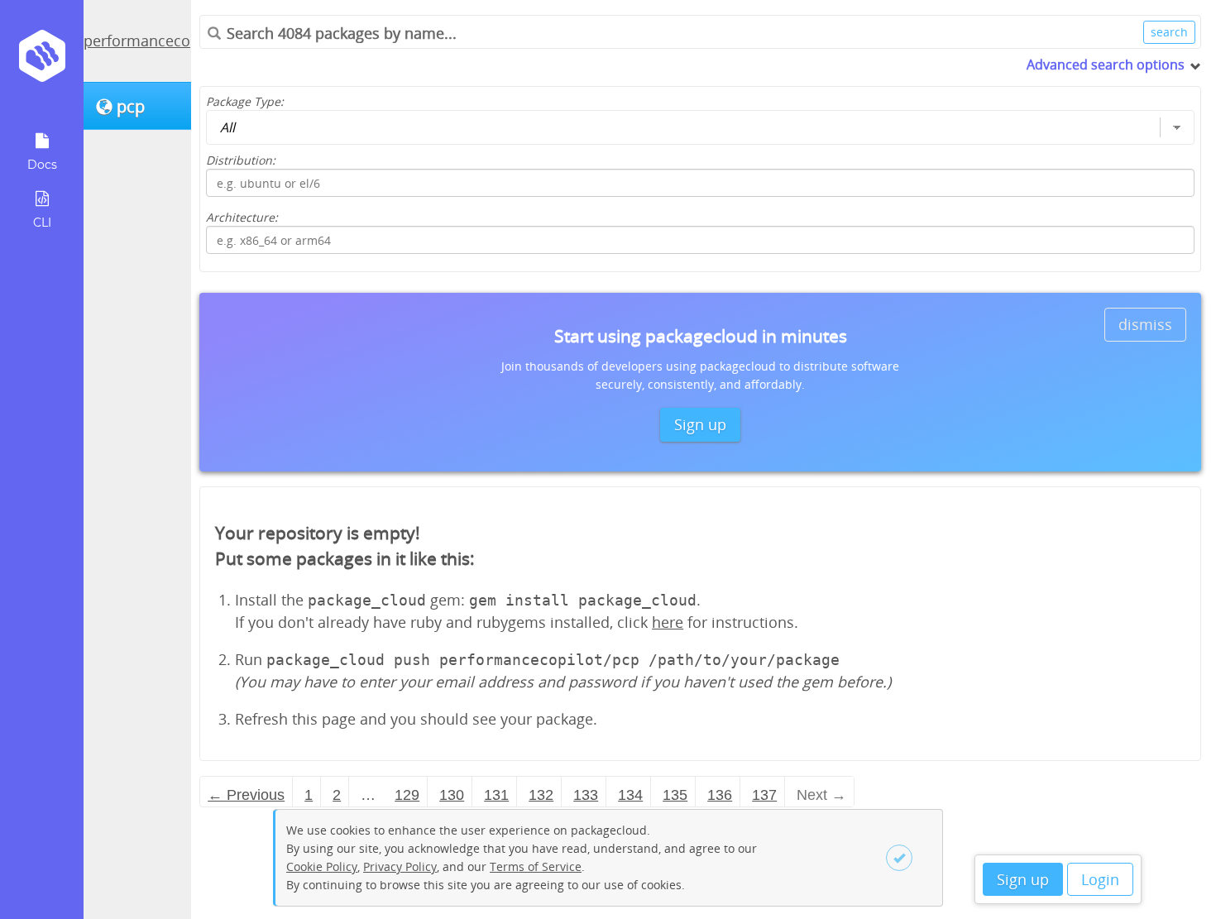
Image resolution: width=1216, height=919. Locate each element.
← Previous (246, 795)
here (667, 622)
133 (585, 795)
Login (1100, 879)
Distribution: (240, 160)
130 (451, 795)
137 (764, 795)
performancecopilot (153, 40)
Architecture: (242, 217)
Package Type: (245, 101)
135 (675, 795)
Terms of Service (536, 866)
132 (541, 795)
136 (719, 795)
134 (630, 795)
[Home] (42, 61)
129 (407, 795)
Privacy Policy (400, 866)
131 (496, 795)
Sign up (1023, 879)
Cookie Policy (321, 866)
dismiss (1145, 324)
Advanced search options (1106, 64)
